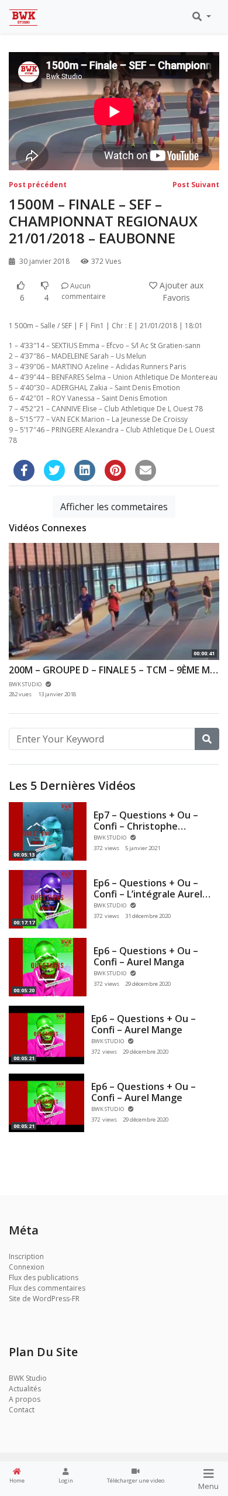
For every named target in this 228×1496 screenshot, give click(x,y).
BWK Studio (28, 1378)
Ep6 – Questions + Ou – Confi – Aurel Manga (146, 956)
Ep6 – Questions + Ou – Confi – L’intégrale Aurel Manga (148, 894)
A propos (24, 1399)
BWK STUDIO (111, 837)
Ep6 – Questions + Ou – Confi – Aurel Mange (143, 1024)
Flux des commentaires (47, 1288)
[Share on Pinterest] (115, 470)
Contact (21, 1410)
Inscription (26, 1256)
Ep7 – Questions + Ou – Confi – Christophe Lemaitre (146, 826)
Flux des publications (43, 1277)
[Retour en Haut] (33, 1426)
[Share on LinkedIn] (84, 470)
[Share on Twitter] (54, 470)
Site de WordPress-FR (44, 1299)
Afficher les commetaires (114, 506)
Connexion (26, 1267)
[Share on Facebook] (23, 470)
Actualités (25, 1389)
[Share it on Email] (145, 470)
